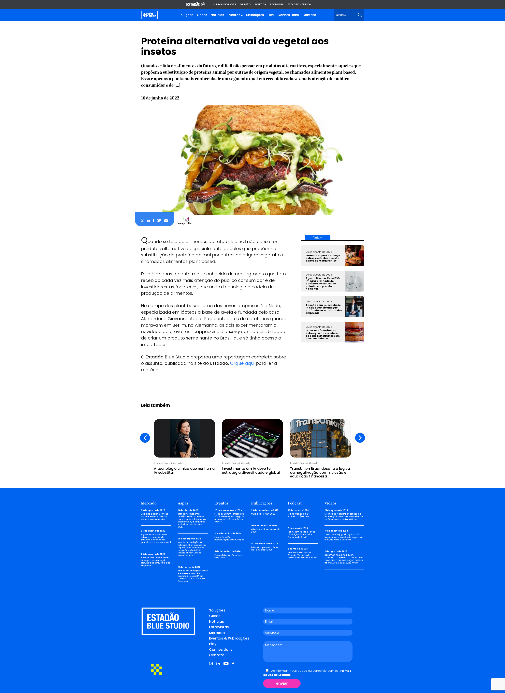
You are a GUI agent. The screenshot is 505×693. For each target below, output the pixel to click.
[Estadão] (195, 4)
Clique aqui (242, 363)
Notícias (217, 15)
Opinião (245, 4)
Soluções (186, 15)
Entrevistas (219, 627)
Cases (202, 15)
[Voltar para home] (149, 15)
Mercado (217, 632)
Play (270, 15)
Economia (277, 4)
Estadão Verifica (299, 4)
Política (260, 4)
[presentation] (145, 438)
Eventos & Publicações (246, 15)
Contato (309, 15)
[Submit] (360, 15)
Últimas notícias (224, 4)
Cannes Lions (288, 15)
